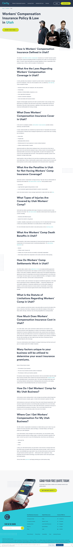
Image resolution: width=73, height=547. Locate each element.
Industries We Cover (40, 3)
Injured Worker (45, 526)
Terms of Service (30, 534)
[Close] (71, 545)
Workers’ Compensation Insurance (18, 3)
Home (3, 8)
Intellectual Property (57, 534)
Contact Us (61, 518)
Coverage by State (30, 518)
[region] (36, 545)
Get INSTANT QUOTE (48, 490)
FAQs (43, 518)
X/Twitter (61, 526)
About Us (29, 526)
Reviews (47, 3)
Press (28, 529)
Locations (7, 8)
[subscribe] (22, 528)
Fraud (50, 534)
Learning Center (31, 3)
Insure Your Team (10, 29)
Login (57, 3)
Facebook (61, 521)
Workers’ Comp (45, 521)
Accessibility (44, 534)
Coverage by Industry (31, 521)
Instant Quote (66, 3)
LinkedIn (61, 529)
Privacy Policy (37, 534)
